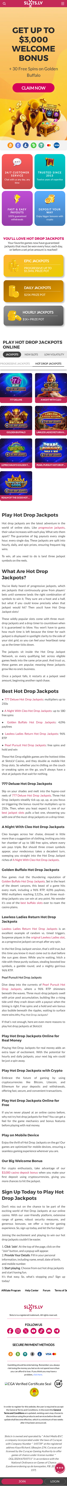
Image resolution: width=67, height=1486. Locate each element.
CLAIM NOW (33, 88)
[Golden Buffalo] (16, 421)
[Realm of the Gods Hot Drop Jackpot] (16, 486)
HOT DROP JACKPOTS (48, 363)
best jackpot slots (13, 812)
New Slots (31, 354)
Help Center (32, 1290)
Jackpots (12, 354)
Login (54, 1481)
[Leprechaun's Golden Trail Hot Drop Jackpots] (16, 453)
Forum (46, 1290)
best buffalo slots (32, 902)
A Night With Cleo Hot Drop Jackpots (28, 710)
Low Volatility (54, 354)
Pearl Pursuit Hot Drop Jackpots (25, 745)
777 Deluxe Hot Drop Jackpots (23, 699)
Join (22, 1481)
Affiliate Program (11, 1290)
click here (37, 1374)
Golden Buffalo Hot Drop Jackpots (31, 722)
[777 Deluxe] (16, 388)
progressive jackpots (51, 527)
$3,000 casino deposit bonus (20, 1172)
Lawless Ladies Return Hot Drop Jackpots (31, 733)
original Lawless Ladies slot (48, 937)
